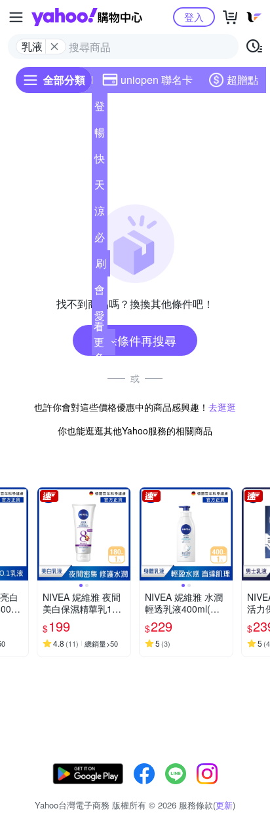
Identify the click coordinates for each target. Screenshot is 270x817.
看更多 (99, 341)
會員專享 (99, 292)
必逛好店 (99, 239)
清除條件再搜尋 (135, 340)
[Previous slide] (45, 534)
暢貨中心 (99, 134)
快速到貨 (99, 161)
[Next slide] (19, 534)
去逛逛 (222, 406)
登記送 (99, 108)
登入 (194, 17)
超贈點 (242, 79)
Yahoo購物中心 (86, 17)
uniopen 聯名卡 (157, 79)
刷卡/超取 (100, 266)
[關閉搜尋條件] (54, 46)
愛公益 (99, 318)
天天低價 (99, 187)
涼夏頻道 (99, 213)
